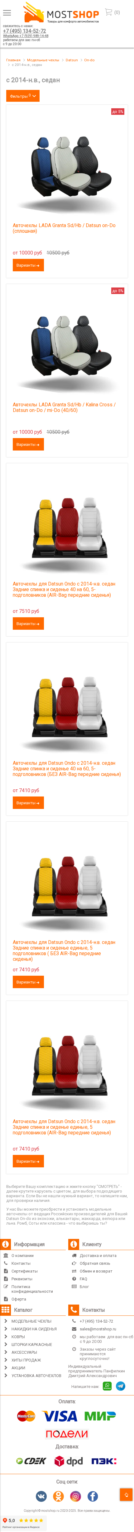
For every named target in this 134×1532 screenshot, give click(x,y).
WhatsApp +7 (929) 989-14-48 (25, 36)
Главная (13, 60)
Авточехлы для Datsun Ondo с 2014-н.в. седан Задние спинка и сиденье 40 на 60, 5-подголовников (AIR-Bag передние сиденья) (64, 589)
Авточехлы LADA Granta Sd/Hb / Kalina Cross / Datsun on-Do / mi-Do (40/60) (64, 407)
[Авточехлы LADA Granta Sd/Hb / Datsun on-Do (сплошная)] (67, 165)
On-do (89, 60)
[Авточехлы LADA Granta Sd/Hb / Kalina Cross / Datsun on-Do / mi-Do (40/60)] (67, 345)
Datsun (72, 60)
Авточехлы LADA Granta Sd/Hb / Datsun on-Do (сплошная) (64, 228)
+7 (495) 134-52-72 (24, 31)
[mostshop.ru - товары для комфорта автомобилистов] (61, 21)
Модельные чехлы (43, 60)
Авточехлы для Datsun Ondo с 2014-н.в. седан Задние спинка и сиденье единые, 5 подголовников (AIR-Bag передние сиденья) (64, 1127)
